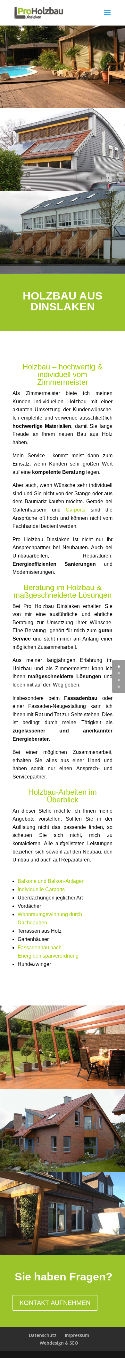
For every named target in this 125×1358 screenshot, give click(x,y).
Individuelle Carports (41, 889)
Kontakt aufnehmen (55, 1302)
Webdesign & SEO (59, 1343)
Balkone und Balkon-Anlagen (51, 881)
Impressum (77, 1335)
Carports (75, 509)
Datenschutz (42, 1335)
